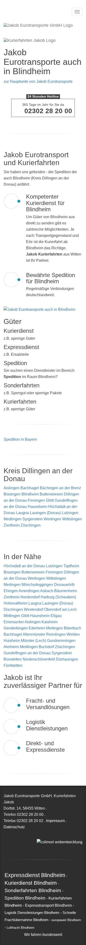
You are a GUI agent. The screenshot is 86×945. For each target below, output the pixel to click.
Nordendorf (31, 597)
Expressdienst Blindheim (35, 875)
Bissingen (12, 494)
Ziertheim (12, 525)
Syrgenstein (32, 519)
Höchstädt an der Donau (25, 566)
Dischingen (14, 609)
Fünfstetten (13, 665)
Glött (50, 500)
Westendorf (34, 609)
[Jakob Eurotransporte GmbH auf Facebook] (43, 836)
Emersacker (14, 622)
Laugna (22, 513)
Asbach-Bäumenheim (58, 591)
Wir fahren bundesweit (43, 935)
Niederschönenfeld (39, 659)
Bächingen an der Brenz (60, 488)
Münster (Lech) (34, 641)
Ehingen (11, 591)
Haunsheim (37, 507)
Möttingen (12, 616)
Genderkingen (16, 628)
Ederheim (37, 628)
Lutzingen (70, 513)
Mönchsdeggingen (38, 585)
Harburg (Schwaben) (58, 597)
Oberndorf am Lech (60, 609)
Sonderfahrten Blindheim (33, 890)
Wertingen (52, 519)
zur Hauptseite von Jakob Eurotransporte (38, 81)
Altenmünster (34, 634)
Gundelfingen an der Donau (28, 653)
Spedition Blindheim (25, 898)
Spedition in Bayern (20, 439)
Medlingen (13, 519)
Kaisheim (50, 622)
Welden (73, 634)
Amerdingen (29, 591)
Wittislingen (72, 519)
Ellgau (56, 616)
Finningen (36, 500)
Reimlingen (56, 634)
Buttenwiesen (51, 494)
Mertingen (13, 585)
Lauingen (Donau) (45, 513)
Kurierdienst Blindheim (31, 883)
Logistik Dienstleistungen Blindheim (32, 913)
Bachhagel (30, 488)
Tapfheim (71, 566)
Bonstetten (13, 659)
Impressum (55, 821)
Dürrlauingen (67, 659)
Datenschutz (14, 827)
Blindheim (30, 494)
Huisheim (12, 641)
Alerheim (12, 647)
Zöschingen (31, 525)
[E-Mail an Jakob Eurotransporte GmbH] (38, 836)
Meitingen (55, 628)
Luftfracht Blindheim (20, 927)
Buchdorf (47, 647)
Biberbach (72, 628)
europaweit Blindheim (66, 920)
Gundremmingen (61, 641)
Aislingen (12, 488)
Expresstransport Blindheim (48, 905)
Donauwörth (64, 585)
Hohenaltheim (16, 603)
